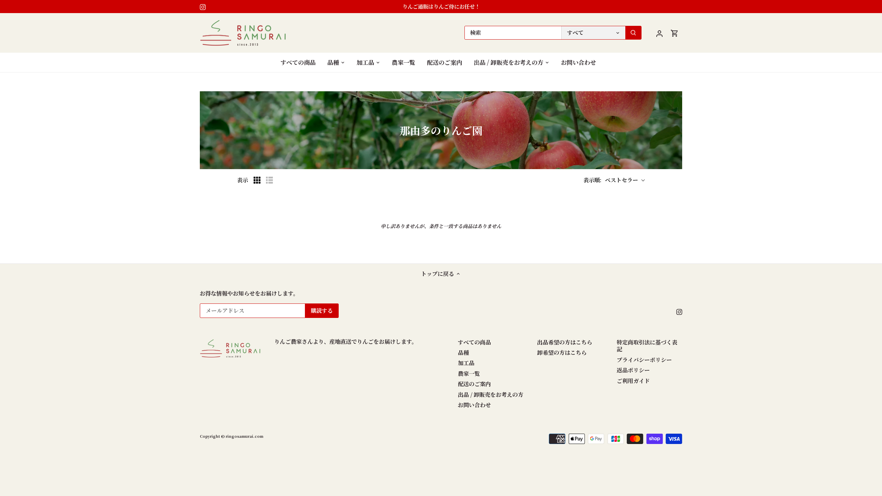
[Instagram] (203, 6)
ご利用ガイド (633, 381)
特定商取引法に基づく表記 (647, 345)
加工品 (466, 363)
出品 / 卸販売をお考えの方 (490, 395)
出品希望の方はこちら (564, 342)
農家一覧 (469, 374)
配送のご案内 (474, 384)
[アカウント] (659, 32)
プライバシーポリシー (644, 360)
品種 (463, 352)
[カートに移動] (674, 32)
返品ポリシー (633, 370)
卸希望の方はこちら (562, 352)
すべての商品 (474, 342)
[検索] (633, 32)
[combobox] (513, 32)
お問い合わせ (474, 405)
